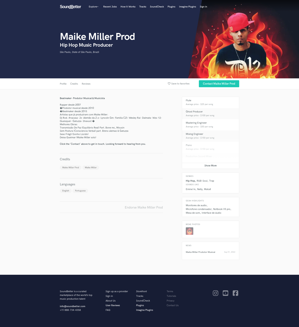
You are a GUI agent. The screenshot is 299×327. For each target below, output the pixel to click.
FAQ (108, 310)
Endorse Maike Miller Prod (144, 207)
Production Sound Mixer (199, 156)
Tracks (142, 6)
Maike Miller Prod (70, 167)
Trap (211, 180)
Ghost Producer (194, 111)
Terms (170, 291)
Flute (188, 100)
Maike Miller (91, 167)
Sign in (203, 6)
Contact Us (173, 305)
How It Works (128, 6)
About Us (111, 300)
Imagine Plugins (187, 6)
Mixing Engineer (194, 134)
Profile (63, 83)
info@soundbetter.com (72, 306)
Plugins (171, 6)
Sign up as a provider (117, 291)
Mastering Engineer (196, 122)
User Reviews (113, 305)
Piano (189, 145)
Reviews (86, 83)
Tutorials (171, 296)
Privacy (170, 300)
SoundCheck (157, 6)
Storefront (141, 291)
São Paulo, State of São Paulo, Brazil (79, 52)
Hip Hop (190, 180)
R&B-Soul (202, 180)
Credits (74, 83)
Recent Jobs (110, 6)
